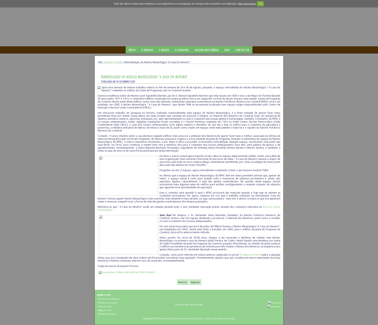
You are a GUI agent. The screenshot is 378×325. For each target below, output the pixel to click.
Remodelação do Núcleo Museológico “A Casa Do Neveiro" (144, 76)
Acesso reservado (107, 313)
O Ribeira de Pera (250, 254)
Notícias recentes (113, 62)
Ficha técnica (105, 306)
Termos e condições (109, 298)
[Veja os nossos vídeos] (274, 306)
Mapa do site (104, 310)
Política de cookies (108, 302)
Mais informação (247, 3)
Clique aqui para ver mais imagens (135, 272)
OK (260, 3)
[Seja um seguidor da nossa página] (274, 302)
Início (132, 50)
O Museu (164, 50)
